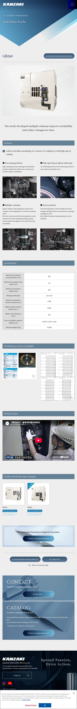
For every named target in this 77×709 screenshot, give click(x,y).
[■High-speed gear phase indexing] (57, 187)
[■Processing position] (20, 187)
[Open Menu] (72, 4)
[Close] (74, 693)
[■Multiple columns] (20, 239)
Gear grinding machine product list (60, 56)
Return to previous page (40, 565)
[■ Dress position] (57, 239)
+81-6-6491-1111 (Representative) (15, 668)
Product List (56, 559)
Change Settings (30, 705)
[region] (38, 270)
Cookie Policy (25, 700)
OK (45, 705)
